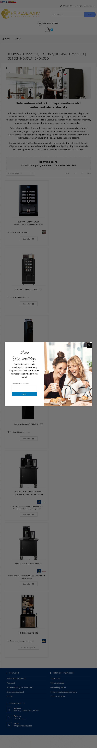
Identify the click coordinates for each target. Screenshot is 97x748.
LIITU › (24, 394)
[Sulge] (89, 345)
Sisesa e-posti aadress (21, 384)
